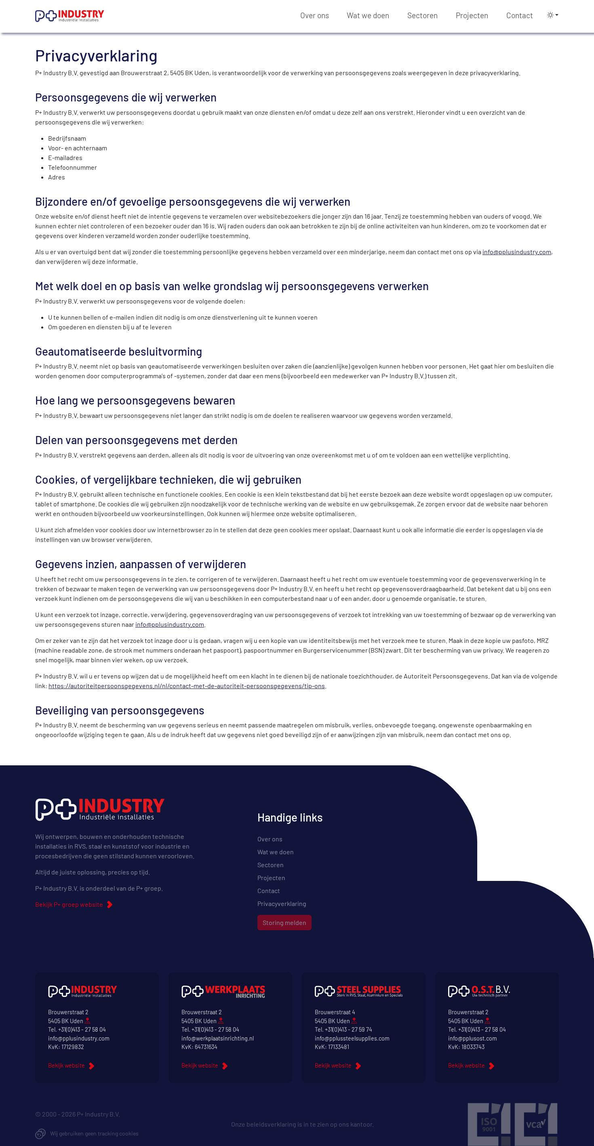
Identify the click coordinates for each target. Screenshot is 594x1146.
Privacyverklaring (281, 903)
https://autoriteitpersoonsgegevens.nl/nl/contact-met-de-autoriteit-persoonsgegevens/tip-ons (186, 685)
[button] (550, 14)
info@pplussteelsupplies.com (352, 1038)
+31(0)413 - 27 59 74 (348, 1029)
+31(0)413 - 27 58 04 (82, 1029)
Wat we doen (368, 15)
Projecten (472, 15)
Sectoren (422, 15)
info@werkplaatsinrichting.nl (217, 1038)
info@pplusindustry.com (516, 251)
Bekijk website (66, 1065)
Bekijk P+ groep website (69, 904)
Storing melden (284, 922)
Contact (519, 15)
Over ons (314, 15)
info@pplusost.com (472, 1038)
